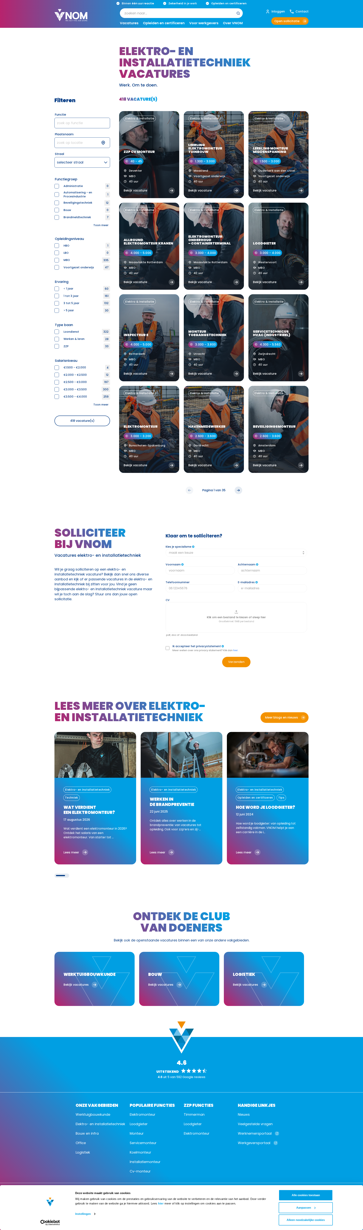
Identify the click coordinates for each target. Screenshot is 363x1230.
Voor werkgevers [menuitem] (203, 23)
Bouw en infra (87, 1133)
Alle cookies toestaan (306, 1195)
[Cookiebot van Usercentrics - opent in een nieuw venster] (50, 1222)
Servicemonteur (143, 1142)
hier (161, 1203)
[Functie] (82, 123)
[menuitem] (181, 13)
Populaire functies (152, 1105)
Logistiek (83, 1152)
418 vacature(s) (82, 421)
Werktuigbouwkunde (93, 1114)
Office (81, 1142)
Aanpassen (303, 1207)
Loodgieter (139, 1124)
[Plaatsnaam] (82, 142)
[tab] (60, 875)
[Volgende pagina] (238, 490)
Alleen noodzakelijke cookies (306, 1219)
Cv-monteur (140, 1171)
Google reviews (193, 1077)
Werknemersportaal (255, 1133)
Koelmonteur (140, 1152)
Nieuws (244, 1114)
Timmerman (194, 1114)
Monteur (137, 1133)
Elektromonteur (142, 1114)
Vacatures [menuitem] (129, 23)
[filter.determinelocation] (105, 142)
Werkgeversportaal (254, 1142)
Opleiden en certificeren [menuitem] (164, 23)
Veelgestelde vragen (255, 1124)
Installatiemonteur (145, 1161)
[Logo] (70, 18)
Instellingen (83, 1213)
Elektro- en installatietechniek (100, 1124)
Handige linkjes (256, 1105)
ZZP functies (198, 1105)
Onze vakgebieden (97, 1105)
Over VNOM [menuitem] (233, 23)
